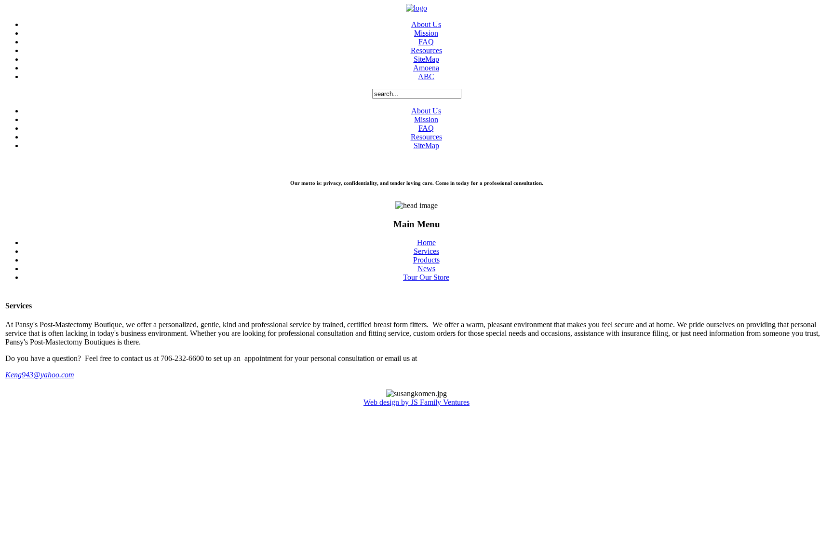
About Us (426, 24)
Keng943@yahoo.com (39, 375)
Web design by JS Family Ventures (416, 402)
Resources (426, 50)
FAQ (426, 42)
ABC (426, 76)
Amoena (426, 68)
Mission (426, 33)
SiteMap (426, 59)
